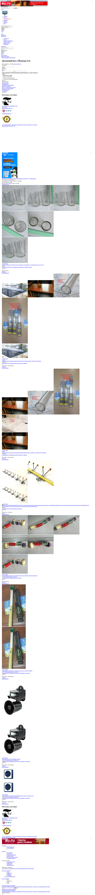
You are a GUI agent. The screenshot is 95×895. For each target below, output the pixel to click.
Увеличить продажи (11, 854)
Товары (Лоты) (8, 72)
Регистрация (4, 55)
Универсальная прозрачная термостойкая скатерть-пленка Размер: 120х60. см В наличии (21, 361)
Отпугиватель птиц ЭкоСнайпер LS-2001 (11, 759)
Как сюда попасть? (17, 64)
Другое (19, 578)
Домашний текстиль (13, 363)
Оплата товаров (5, 878)
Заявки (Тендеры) (24, 72)
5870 (8, 514)
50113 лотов (9, 183)
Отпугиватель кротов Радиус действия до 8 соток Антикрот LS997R (17, 670)
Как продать (10, 853)
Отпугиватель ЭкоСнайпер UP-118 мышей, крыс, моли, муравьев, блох (17, 795)
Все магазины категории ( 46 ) (8, 125)
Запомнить (4, 50)
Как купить (9, 852)
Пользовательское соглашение (8, 885)
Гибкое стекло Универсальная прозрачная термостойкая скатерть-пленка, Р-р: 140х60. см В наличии (24, 452)
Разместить (3, 35)
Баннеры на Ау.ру (11, 861)
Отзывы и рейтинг (11, 858)
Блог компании (10, 848)
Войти (2, 53)
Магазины (35, 72)
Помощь (4, 851)
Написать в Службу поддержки (9, 889)
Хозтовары (11, 508)
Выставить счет (10, 865)
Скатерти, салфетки (22, 363)
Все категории (5, 57)
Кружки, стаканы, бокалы (26, 267)
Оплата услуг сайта (6, 870)
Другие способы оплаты (10, 876)
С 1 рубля (31, 72)
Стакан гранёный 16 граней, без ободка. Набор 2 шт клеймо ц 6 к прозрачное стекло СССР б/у (23, 264)
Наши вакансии (10, 846)
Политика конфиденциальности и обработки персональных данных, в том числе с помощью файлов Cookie (26, 886)
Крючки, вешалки (18, 508)
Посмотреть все (5, 184)
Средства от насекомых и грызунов (22, 673)
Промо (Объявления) (16, 72)
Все (3, 72)
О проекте (4, 845)
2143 (8, 273)
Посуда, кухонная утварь (14, 267)
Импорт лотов (10, 856)
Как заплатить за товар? (12, 857)
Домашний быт (12, 57)
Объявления (9, 862)
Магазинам (9, 864)
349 (7, 368)
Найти (3, 28)
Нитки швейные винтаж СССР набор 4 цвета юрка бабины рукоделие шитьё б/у (19, 575)
